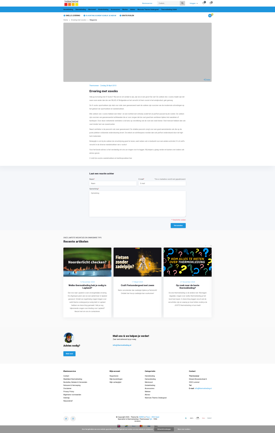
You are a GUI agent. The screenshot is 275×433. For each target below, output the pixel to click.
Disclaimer (67, 388)
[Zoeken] (182, 3)
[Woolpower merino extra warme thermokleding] (203, 418)
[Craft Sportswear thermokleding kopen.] (192, 418)
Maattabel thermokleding (72, 379)
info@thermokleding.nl (122, 345)
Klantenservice (147, 3)
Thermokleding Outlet (169, 9)
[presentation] (206, 246)
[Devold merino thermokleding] (209, 418)
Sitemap (66, 398)
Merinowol (92, 9)
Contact (66, 376)
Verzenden (178, 225)
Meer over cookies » (184, 429)
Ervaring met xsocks (78, 20)
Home (65, 20)
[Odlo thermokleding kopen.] (186, 418)
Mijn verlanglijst (115, 382)
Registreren (114, 376)
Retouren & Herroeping (71, 385)
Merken (125, 9)
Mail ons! (69, 354)
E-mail (141, 179)
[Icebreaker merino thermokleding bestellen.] (198, 418)
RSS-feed (155, 417)
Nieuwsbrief (68, 401)
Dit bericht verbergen (164, 429)
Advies (132, 9)
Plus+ (148, 417)
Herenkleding (68, 9)
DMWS (141, 417)
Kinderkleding (103, 9)
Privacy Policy (68, 392)
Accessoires (115, 9)
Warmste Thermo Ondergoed (148, 9)
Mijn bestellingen (116, 379)
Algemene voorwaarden (72, 395)
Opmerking (94, 189)
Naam (92, 179)
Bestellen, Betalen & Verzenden (75, 382)
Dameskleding (81, 9)
